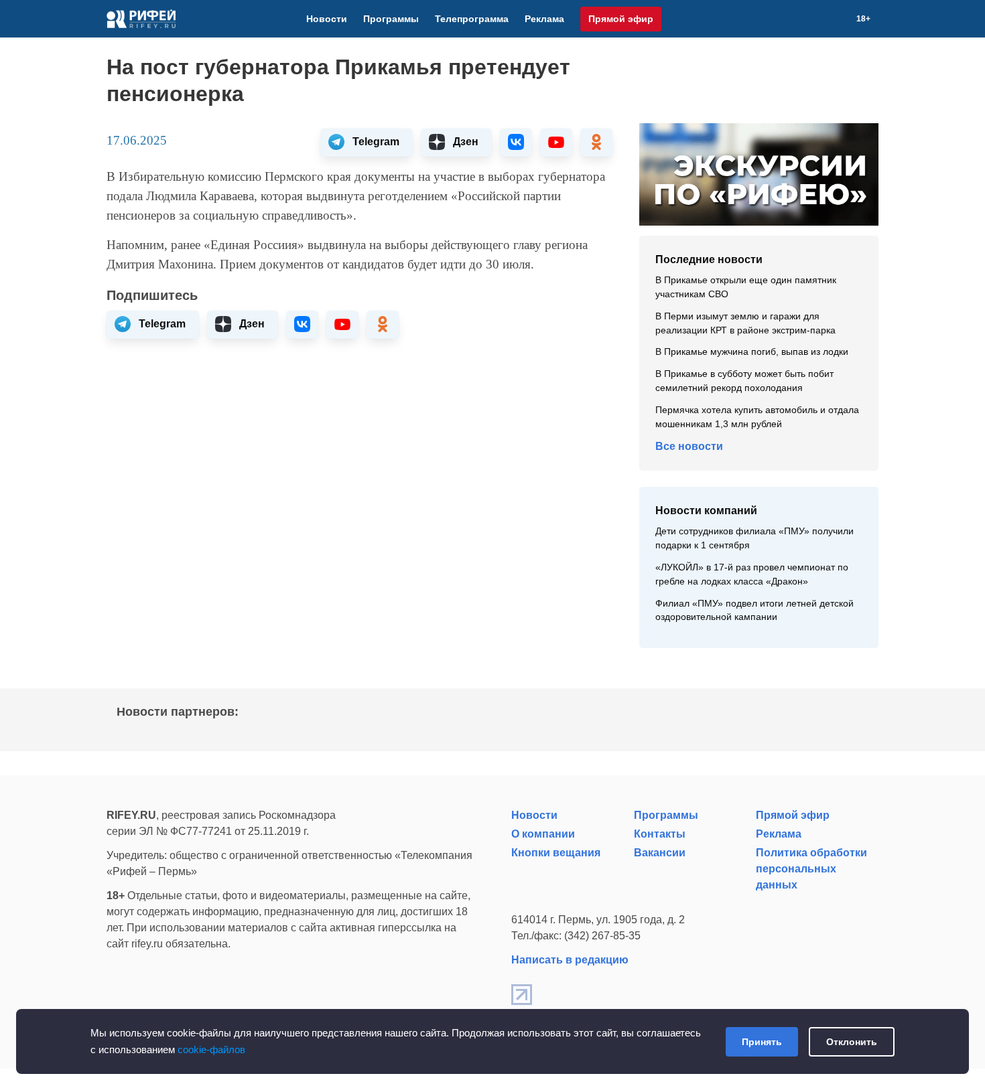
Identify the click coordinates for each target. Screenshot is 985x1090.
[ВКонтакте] (792, 18)
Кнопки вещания (555, 852)
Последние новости (709, 259)
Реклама (544, 18)
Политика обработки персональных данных (811, 868)
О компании (543, 834)
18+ (863, 18)
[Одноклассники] (824, 18)
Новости (326, 18)
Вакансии (659, 852)
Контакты (659, 834)
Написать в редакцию (570, 959)
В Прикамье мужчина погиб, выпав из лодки (751, 352)
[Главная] (141, 18)
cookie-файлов (211, 1049)
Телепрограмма (472, 18)
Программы (391, 18)
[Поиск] (840, 18)
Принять (762, 1041)
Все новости (689, 446)
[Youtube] (808, 18)
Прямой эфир (620, 18)
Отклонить (851, 1041)
